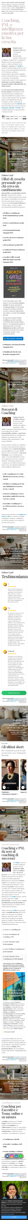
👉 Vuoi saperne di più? (9, 1032)
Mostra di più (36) (14, 693)
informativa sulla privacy (7, 1214)
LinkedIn (19, 104)
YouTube (18, 108)
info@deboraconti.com (14, 361)
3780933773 (13, 363)
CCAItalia (19, 66)
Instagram (5, 108)
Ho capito (14, 1217)
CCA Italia (16, 862)
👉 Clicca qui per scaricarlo (13, 338)
